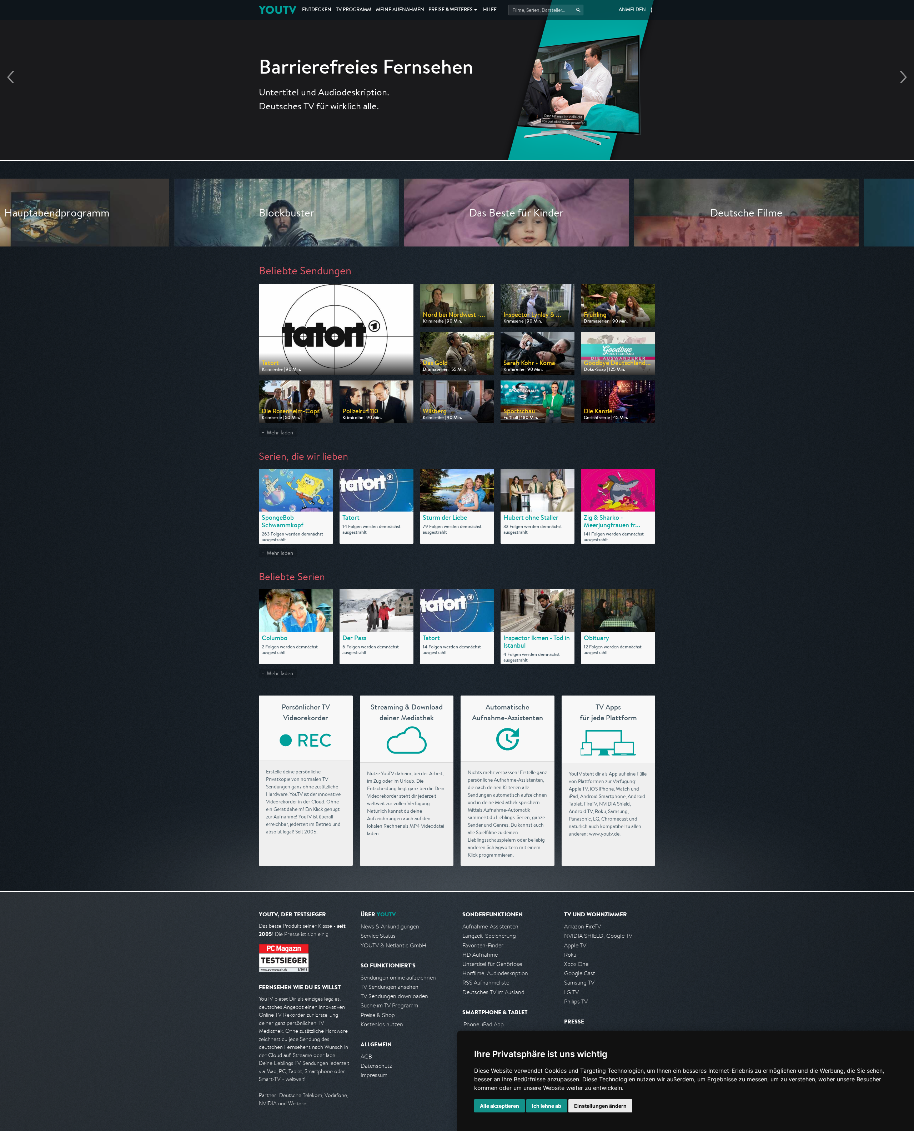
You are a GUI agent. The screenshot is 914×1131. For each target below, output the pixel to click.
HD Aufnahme (480, 954)
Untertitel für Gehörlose (492, 964)
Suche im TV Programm (389, 1005)
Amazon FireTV (582, 926)
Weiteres (450, 10)
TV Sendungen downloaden (394, 996)
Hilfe (490, 10)
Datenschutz (376, 1066)
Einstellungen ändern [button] (600, 1106)
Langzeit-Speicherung (489, 936)
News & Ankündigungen (390, 926)
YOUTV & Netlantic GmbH (393, 945)
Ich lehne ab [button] (546, 1106)
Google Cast (579, 973)
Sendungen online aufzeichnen (398, 977)
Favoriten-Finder (482, 945)
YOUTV (277, 10)
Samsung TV (579, 982)
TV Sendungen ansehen (389, 987)
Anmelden (632, 10)
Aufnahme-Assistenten (490, 926)
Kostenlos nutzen (382, 1024)
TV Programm (353, 10)
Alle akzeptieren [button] (499, 1106)
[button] (651, 10)
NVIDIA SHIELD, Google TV (598, 936)
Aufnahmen (400, 10)
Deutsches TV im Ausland (493, 992)
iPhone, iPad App (483, 1024)
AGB (366, 1056)
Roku (570, 954)
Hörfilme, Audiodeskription (495, 973)
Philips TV (576, 1001)
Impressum (374, 1075)
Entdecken (316, 10)
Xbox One (576, 964)
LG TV (571, 992)
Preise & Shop (378, 1015)
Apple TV (575, 945)
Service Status (378, 936)
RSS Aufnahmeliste (485, 982)
